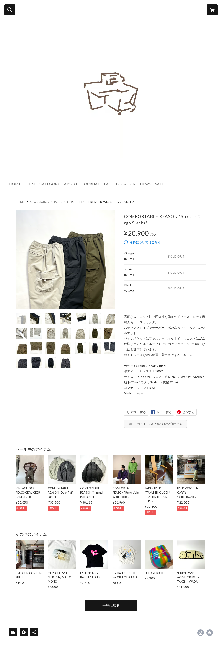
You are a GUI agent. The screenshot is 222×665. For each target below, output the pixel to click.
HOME (15, 184)
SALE (159, 184)
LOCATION (126, 184)
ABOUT (71, 184)
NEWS (145, 184)
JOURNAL (91, 184)
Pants (58, 202)
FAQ (108, 184)
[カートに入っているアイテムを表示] (212, 9)
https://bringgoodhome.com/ (209, 632)
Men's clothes (39, 202)
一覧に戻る (111, 605)
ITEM (30, 184)
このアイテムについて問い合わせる (158, 424)
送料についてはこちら (145, 242)
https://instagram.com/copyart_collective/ (200, 632)
